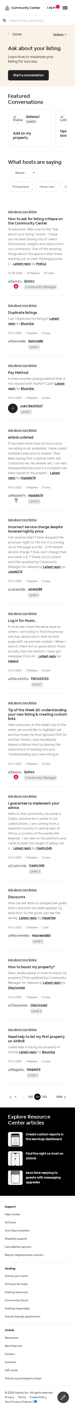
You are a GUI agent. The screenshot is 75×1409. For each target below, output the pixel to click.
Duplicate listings (22, 312)
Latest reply (22, 264)
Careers (10, 1354)
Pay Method (18, 372)
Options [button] (58, 34)
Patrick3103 (40, 678)
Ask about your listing (22, 212)
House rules (47, 186)
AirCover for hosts (16, 1284)
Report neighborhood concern (24, 1255)
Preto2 (41, 264)
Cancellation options (18, 1247)
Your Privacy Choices (18, 1401)
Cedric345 (44, 848)
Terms (22, 1397)
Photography (20, 186)
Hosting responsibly (17, 1308)
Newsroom (12, 1337)
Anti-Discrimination (17, 1230)
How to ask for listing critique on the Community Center (35, 221)
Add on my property (22, 135)
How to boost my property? (31, 967)
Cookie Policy (38, 1397)
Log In (51, 7)
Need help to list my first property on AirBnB (36, 1038)
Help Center (12, 1214)
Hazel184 (49, 918)
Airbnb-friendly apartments (22, 1316)
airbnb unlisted (20, 437)
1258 (59, 1097)
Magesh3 (33, 1069)
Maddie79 (28, 478)
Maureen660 (41, 935)
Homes (17, 34)
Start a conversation (28, 75)
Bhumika (27, 324)
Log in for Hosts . (22, 620)
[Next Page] (64, 1097)
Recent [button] (20, 173)
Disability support (16, 1238)
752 (44, 1097)
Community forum (16, 1300)
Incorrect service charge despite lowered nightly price (35, 529)
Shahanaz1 (33, 116)
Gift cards (11, 1370)
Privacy (9, 1397)
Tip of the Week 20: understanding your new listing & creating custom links (37, 714)
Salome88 (35, 341)
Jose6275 (15, 572)
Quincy (29, 281)
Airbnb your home (16, 1276)
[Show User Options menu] (65, 8)
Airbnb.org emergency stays (23, 1378)
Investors (10, 1362)
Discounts (16, 897)
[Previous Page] (11, 1097)
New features (13, 1346)
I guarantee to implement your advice (33, 805)
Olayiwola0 (16, 988)
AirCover (10, 1222)
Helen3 (13, 661)
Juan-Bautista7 (31, 406)
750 (30, 1097)
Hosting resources (16, 1292)
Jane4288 (35, 589)
